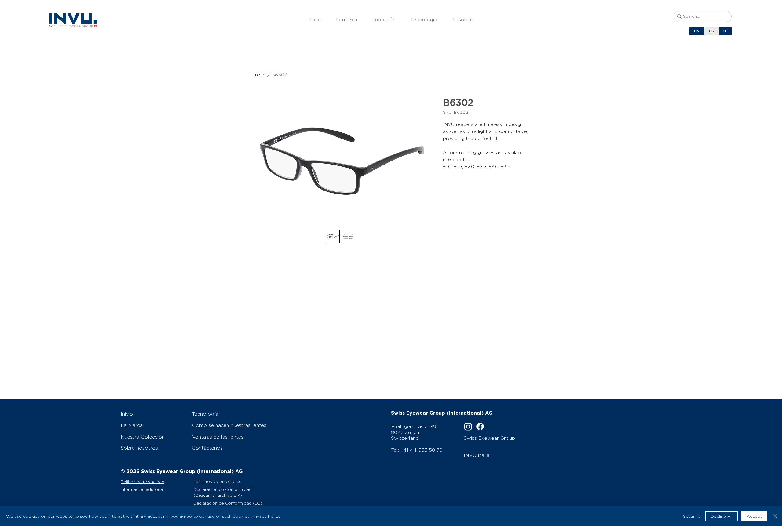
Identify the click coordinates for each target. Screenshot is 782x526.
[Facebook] (480, 426)
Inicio (260, 75)
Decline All (722, 516)
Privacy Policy (266, 516)
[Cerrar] (774, 516)
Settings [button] (691, 516)
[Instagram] (468, 426)
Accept (754, 516)
